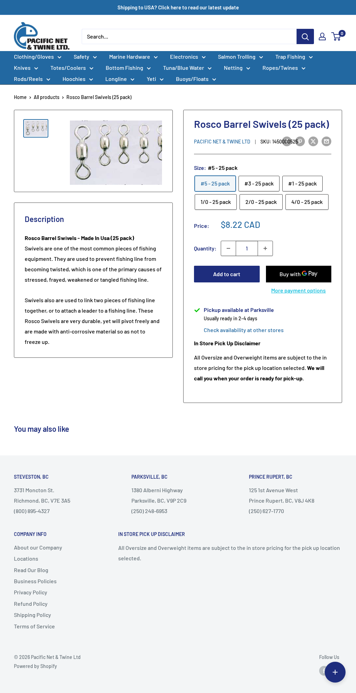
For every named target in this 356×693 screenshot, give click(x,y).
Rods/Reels (28, 78)
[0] (336, 36)
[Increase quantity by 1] (265, 248)
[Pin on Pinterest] (300, 140)
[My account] (322, 36)
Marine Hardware (129, 56)
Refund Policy (31, 603)
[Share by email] (326, 140)
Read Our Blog (31, 570)
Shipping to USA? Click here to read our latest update (178, 7)
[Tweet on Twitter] (313, 140)
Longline (116, 78)
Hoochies (74, 78)
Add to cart (226, 274)
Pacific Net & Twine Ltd (222, 142)
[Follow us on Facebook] (324, 670)
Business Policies (35, 581)
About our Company (38, 547)
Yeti (151, 78)
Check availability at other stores (244, 330)
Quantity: (205, 248)
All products (46, 97)
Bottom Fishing (124, 67)
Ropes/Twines (280, 67)
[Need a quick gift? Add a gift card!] (335, 672)
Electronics (184, 56)
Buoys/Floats (192, 78)
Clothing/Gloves (34, 56)
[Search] (305, 36)
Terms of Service (34, 626)
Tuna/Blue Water (183, 67)
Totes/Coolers (68, 67)
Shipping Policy (32, 614)
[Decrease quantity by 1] (228, 248)
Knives (22, 67)
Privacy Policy (30, 592)
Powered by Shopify (35, 666)
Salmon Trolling (237, 56)
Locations (26, 558)
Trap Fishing (290, 56)
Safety (81, 56)
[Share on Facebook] (287, 140)
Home (20, 97)
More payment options (298, 290)
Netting (233, 67)
